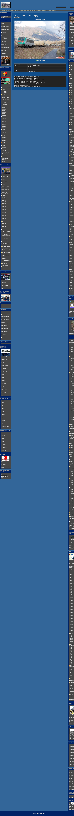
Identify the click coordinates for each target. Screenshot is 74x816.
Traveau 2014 (4, 212)
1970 (72, 63)
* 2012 (3, 116)
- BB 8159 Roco (4, 257)
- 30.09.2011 (4, 115)
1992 (71, 103)
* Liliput (2, 370)
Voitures (72, 511)
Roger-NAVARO (4, 54)
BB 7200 (72, 406)
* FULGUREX (3, 392)
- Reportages (4, 104)
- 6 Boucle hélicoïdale (5, 240)
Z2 (70, 466)
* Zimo (2, 438)
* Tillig (2, 377)
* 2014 (3, 129)
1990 (72, 99)
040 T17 (72, 539)
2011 (71, 192)
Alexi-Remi (3, 51)
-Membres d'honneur (5, 26)
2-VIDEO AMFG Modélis (5, 317)
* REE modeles (4, 388)
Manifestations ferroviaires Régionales (48, 10)
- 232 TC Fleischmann (5, 254)
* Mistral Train (3, 382)
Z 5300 (71, 478)
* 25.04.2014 (4, 131)
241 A (72, 351)
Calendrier (8, 10)
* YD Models (3, 444)
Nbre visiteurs (3, 10)
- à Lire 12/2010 (4, 91)
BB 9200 (72, 387)
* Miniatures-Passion (5, 466)
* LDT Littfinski (4, 447)
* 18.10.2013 (4, 127)
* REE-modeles (4, 376)
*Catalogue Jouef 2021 (5, 359)
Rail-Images (4, 337)
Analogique (4, 182)
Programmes (3, 334)
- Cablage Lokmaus (4, 190)
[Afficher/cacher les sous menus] (1, 32)
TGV (71, 412)
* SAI (2, 423)
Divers (71, 512)
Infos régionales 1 (4, 323)
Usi (71, 520)
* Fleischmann (3, 383)
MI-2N (71, 495)
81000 (71, 454)
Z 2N (71, 487)
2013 (71, 209)
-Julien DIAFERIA (4, 37)
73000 (71, 452)
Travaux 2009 (4, 203)
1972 (71, 67)
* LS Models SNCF (4, 365)
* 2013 (3, 123)
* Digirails (3, 435)
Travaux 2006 (4, 198)
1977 (71, 76)
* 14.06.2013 (4, 126)
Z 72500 (71, 461)
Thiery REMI (3, 50)
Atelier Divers (4, 263)
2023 (71, 282)
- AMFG (3, 89)
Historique (3, 313)
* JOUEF (2, 358)
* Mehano (3, 380)
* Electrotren (3, 368)
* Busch (2, 403)
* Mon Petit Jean (4, 427)
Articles (72, 309)
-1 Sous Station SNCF (5, 243)
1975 (71, 72)
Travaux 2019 (4, 220)
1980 (72, 81)
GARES (72, 523)
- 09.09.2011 (4, 112)
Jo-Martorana (3, 48)
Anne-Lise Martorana (5, 47)
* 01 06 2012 (4, 118)
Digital (3, 184)
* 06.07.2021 (4, 150)
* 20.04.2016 (4, 137)
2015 (71, 224)
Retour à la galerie (17, 17)
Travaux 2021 (4, 224)
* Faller (2, 408)
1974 (71, 71)
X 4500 (71, 447)
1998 (71, 122)
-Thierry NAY (3, 41)
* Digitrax (3, 441)
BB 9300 (72, 388)
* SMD (2, 461)
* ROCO (2, 362)
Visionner (3, 336)
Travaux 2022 (4, 226)
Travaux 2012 (4, 209)
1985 (71, 90)
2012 (71, 201)
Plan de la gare (4, 283)
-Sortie (72, 234)
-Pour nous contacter (5, 29)
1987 (71, 94)
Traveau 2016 (4, 215)
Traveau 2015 (4, 214)
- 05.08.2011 (4, 110)
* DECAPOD (3, 412)
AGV (71, 421)
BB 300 (72, 374)
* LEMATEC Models (4, 371)
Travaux (4, 195)
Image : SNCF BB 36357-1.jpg (26, 16)
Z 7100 (71, 477)
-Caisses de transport (5, 265)
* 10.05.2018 (4, 140)
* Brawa (2, 417)
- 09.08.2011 (4, 159)
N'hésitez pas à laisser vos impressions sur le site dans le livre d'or (30, 10)
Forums (12, 10)
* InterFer (3, 467)
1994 (71, 106)
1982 (71, 85)
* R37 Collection (4, 389)
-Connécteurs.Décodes (5, 192)
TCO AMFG (3, 179)
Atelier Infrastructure (6, 229)
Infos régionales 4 (4, 328)
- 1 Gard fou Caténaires (6, 231)
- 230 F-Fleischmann (5, 255)
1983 (71, 87)
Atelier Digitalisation (6, 252)
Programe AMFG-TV (6, 314)
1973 (71, 69)
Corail (71, 514)
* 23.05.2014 (4, 132)
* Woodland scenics (4, 406)
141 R (72, 344)
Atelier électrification (6, 246)
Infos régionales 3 (4, 326)
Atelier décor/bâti (5, 241)
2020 (71, 261)
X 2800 (71, 459)
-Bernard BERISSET (4, 42)
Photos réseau (3, 282)
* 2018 (3, 139)
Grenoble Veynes (4, 306)
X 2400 (71, 440)
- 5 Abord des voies (5, 238)
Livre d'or (16, 10)
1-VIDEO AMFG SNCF (5, 316)
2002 (71, 134)
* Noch (2, 411)
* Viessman (3, 420)
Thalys (72, 415)
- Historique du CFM (6, 87)
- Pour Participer (5, 101)
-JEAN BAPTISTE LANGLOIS (4, 39)
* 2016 (3, 135)
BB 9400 (72, 396)
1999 (71, 124)
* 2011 (3, 106)
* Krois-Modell (3, 450)
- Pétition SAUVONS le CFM (5, 154)
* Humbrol (3, 421)
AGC (71, 456)
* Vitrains (3, 374)
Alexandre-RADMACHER (5, 56)
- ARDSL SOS (4, 96)
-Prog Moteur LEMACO (5, 189)
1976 (71, 74)
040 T (72, 347)
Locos (72, 24)
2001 (71, 129)
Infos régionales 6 (4, 329)
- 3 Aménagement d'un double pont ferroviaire (6, 235)
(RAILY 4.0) (3, 178)
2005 (71, 155)
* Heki (2, 409)
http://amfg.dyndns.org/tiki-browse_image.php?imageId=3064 (26, 78)
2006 (71, 163)
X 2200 (71, 445)
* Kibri (2, 418)
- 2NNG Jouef (4, 258)
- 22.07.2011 (4, 107)
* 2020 (3, 145)
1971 (71, 65)
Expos (2, 288)
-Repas (72, 232)
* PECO (2, 400)
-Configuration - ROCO (5, 186)
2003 (71, 142)
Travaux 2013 (4, 211)
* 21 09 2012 (4, 121)
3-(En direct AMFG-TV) (5, 319)
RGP (71, 449)
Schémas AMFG (4, 181)
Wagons (72, 30)
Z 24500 (72, 498)
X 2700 (71, 458)
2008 (71, 170)
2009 (71, 173)
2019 (71, 255)
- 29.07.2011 (4, 109)
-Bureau (4, 32)
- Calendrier (4, 102)
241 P (72, 349)
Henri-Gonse (3, 53)
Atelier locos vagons (6, 260)
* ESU (2, 394)
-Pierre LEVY (3, 44)
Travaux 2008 (4, 201)
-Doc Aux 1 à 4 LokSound (5, 193)
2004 (71, 148)
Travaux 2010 (4, 206)
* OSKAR (2, 385)
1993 (71, 105)
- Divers (3, 94)
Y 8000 (71, 426)
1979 (71, 80)
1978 (71, 78)
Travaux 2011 (4, 208)
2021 (71, 269)
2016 (71, 236)
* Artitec (2, 424)
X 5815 (72, 544)
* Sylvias (2, 405)
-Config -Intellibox (4, 187)
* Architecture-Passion (5, 426)
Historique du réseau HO (5, 174)
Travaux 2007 (4, 200)
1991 (71, 101)
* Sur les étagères (4, 356)
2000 (72, 127)
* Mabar (2, 379)
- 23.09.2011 (4, 113)
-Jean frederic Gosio (4, 45)
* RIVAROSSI (3, 391)
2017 (71, 242)
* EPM (2, 395)
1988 (71, 96)
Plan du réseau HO (6, 176)
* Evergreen (3, 414)
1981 (71, 83)
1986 (71, 92)
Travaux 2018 (4, 218)
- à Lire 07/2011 (4, 92)
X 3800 (71, 443)
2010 (71, 176)
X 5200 (71, 450)
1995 (71, 110)
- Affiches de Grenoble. (6, 97)
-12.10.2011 (3, 161)
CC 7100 (72, 378)
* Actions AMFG (5, 99)
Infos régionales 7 (4, 331)
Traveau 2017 (4, 217)
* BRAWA (2, 386)
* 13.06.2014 (4, 134)
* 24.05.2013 (4, 124)
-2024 (71, 288)
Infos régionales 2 (4, 325)
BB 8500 (72, 381)
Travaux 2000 (4, 197)
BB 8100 (72, 376)
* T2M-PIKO (3, 361)
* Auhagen (3, 415)
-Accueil (2, 23)
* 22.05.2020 (4, 147)
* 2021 (3, 148)
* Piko (2, 373)
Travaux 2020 (4, 221)
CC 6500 (72, 408)
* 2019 (3, 142)
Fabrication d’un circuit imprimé (6, 250)
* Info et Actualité (5, 86)
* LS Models (3, 364)
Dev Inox (72, 518)
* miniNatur (3, 402)
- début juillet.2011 (5, 158)
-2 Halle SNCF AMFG (5, 244)
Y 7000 (71, 424)
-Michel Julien (3, 35)
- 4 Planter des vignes (5, 237)
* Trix (2, 367)
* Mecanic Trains (4, 463)
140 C (72, 353)
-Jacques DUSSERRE (5, 34)
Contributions (5, 228)
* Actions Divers (5, 152)
